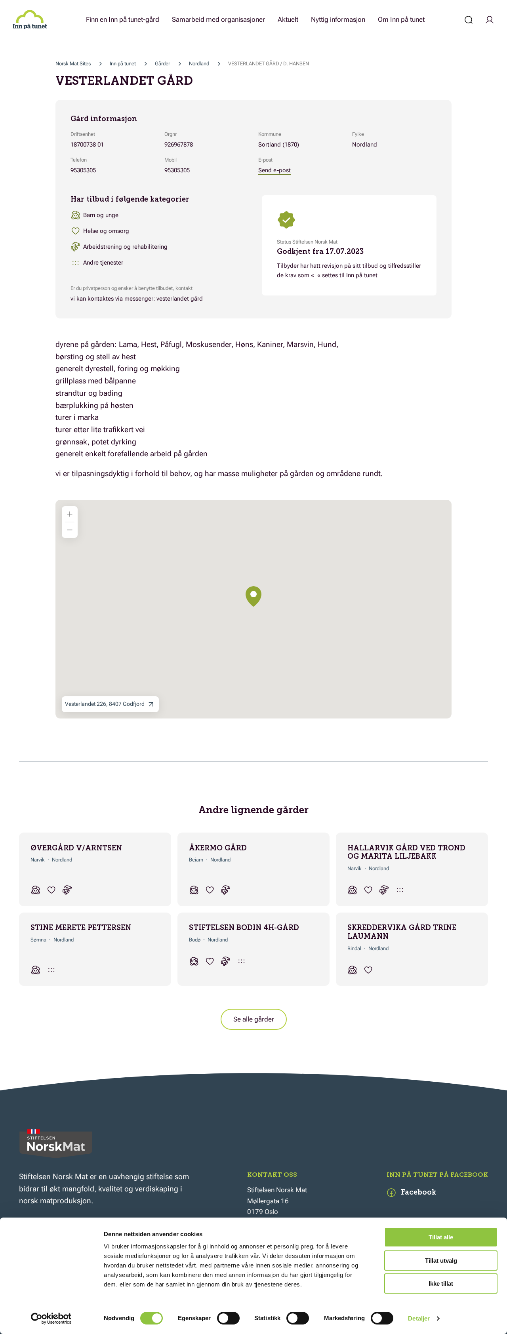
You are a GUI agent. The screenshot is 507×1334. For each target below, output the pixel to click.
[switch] (228, 1318)
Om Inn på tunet (401, 19)
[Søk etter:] (468, 20)
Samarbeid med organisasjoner (218, 19)
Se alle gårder (253, 1019)
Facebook (418, 1192)
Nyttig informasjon (338, 19)
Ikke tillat (441, 1283)
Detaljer (419, 1318)
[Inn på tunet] (30, 19)
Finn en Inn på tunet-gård (122, 19)
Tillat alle (441, 1237)
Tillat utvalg (441, 1260)
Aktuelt (288, 19)
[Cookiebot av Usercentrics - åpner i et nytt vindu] (51, 1318)
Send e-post (274, 170)
